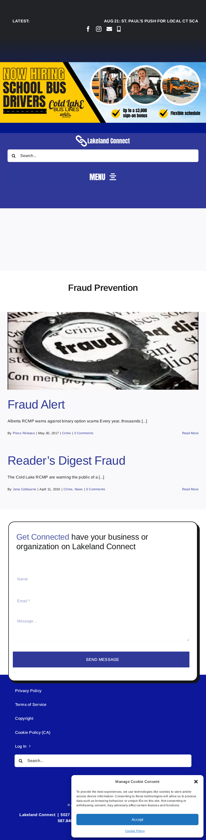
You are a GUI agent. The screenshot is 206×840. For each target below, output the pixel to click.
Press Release (24, 433)
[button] (195, 781)
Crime (66, 433)
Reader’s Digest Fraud (66, 460)
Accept (137, 819)
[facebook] (88, 29)
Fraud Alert (36, 404)
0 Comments (83, 433)
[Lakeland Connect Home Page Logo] (103, 135)
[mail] (109, 29)
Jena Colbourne (24, 489)
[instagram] (98, 29)
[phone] (119, 29)
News (79, 489)
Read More (190, 433)
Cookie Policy (135, 831)
